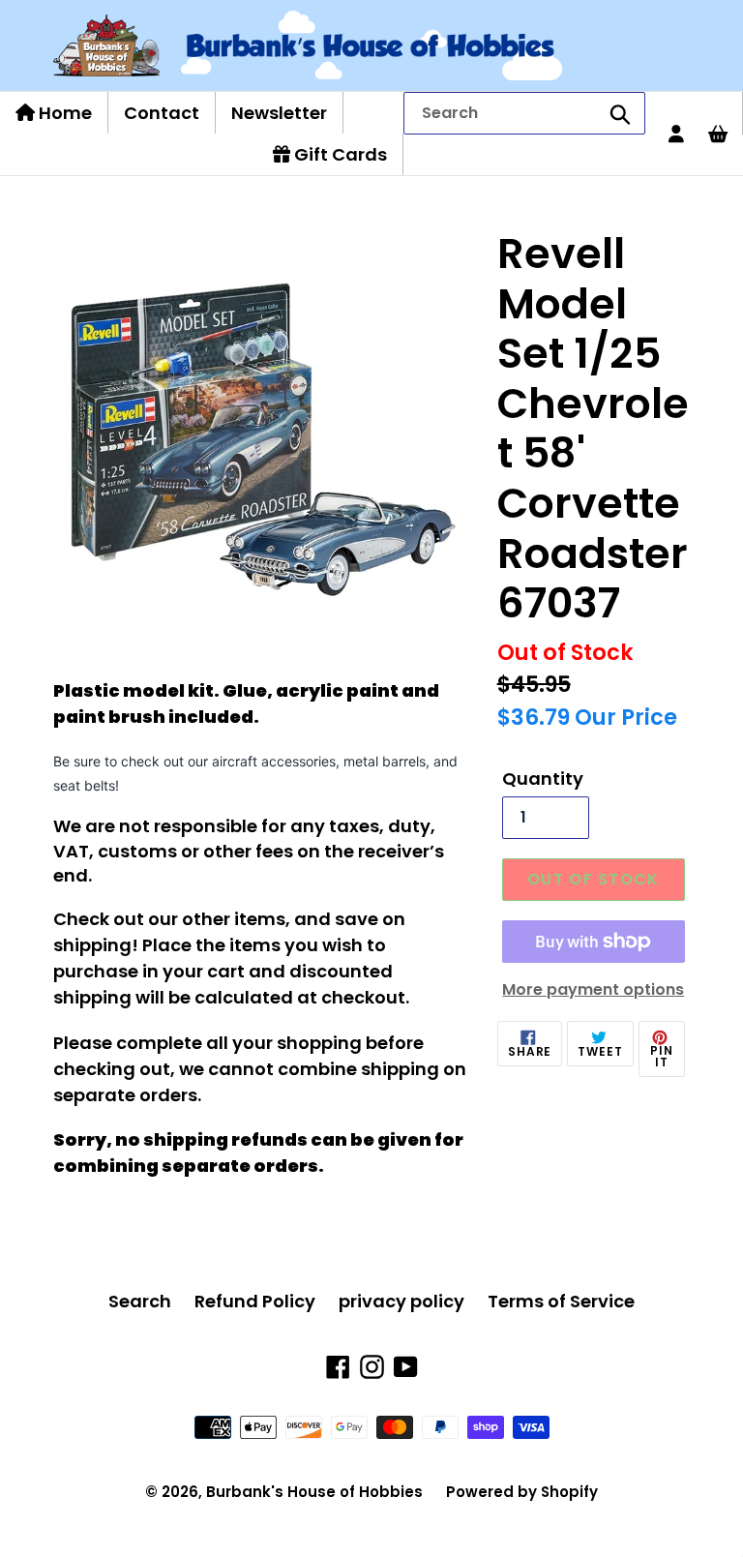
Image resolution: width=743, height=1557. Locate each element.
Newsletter (279, 113)
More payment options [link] (593, 989)
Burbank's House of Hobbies (314, 1492)
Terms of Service (561, 1301)
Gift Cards (338, 154)
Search (139, 1301)
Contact (161, 113)
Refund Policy (254, 1301)
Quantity (542, 778)
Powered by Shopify (522, 1492)
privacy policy (401, 1301)
